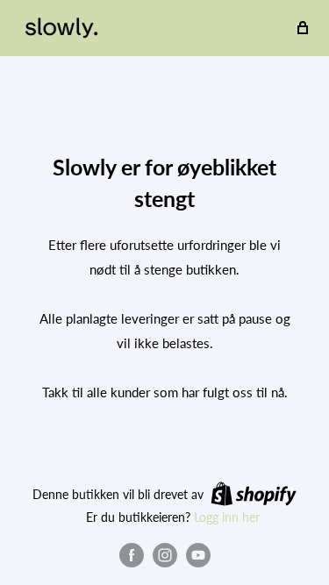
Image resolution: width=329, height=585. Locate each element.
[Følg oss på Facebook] (131, 555)
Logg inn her (227, 517)
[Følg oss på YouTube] (198, 555)
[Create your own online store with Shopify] (254, 494)
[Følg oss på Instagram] (165, 555)
